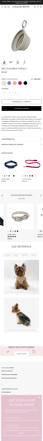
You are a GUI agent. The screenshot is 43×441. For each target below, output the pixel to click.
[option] (21, 36)
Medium (25, 255)
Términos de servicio (9, 378)
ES (5, 7)
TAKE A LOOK (21, 353)
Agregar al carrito (21, 102)
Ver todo (21, 198)
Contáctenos (6, 392)
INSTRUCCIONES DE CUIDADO (12, 144)
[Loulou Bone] (21, 7)
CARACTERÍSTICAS (8, 139)
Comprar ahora (21, 108)
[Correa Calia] (31, 164)
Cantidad (5, 89)
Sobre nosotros (7, 371)
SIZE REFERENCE (21, 246)
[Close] (39, 397)
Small (16, 255)
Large (33, 255)
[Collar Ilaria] (11, 164)
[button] (12, 236)
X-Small (8, 255)
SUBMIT (21, 433)
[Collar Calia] (20, 216)
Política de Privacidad (9, 374)
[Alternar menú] (2, 7)
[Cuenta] (33, 7)
